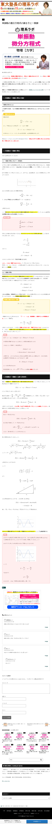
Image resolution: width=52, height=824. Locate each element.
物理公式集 (34, 810)
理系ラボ (23, 816)
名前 (4, 696)
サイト (3, 710)
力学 (3, 19)
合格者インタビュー (18, 813)
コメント (5, 682)
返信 (47, 627)
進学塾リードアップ (35, 813)
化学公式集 (40, 810)
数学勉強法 (9, 810)
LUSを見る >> (36, 821)
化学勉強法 (21, 810)
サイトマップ (26, 813)
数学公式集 (28, 810)
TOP (4, 810)
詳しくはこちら (6, 781)
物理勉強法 (15, 810)
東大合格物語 (47, 810)
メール (4, 703)
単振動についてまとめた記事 (36, 89)
